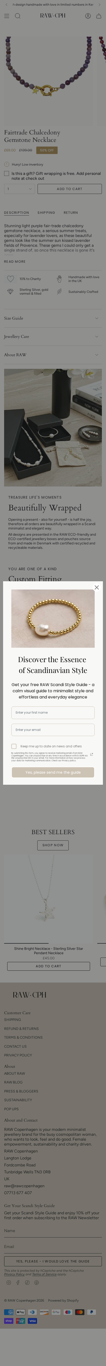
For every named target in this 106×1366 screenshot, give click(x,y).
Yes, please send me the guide (53, 772)
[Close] (97, 587)
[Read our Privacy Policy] (92, 754)
